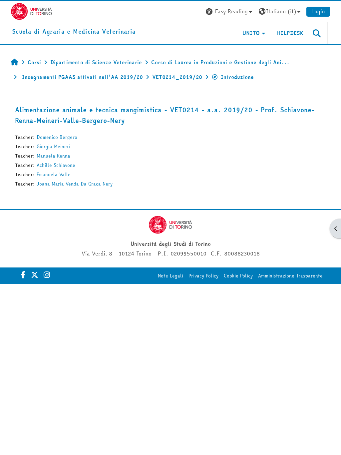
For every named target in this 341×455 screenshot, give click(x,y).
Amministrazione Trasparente (290, 275)
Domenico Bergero (57, 137)
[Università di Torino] (31, 11)
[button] (230, 11)
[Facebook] (23, 274)
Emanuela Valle (54, 174)
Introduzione (237, 77)
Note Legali (170, 275)
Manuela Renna (53, 156)
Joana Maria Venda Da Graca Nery (75, 184)
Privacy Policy (203, 275)
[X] (34, 274)
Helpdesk (289, 33)
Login (318, 11)
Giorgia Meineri (53, 146)
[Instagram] (47, 274)
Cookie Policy (238, 275)
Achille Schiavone (56, 165)
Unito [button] (251, 33)
